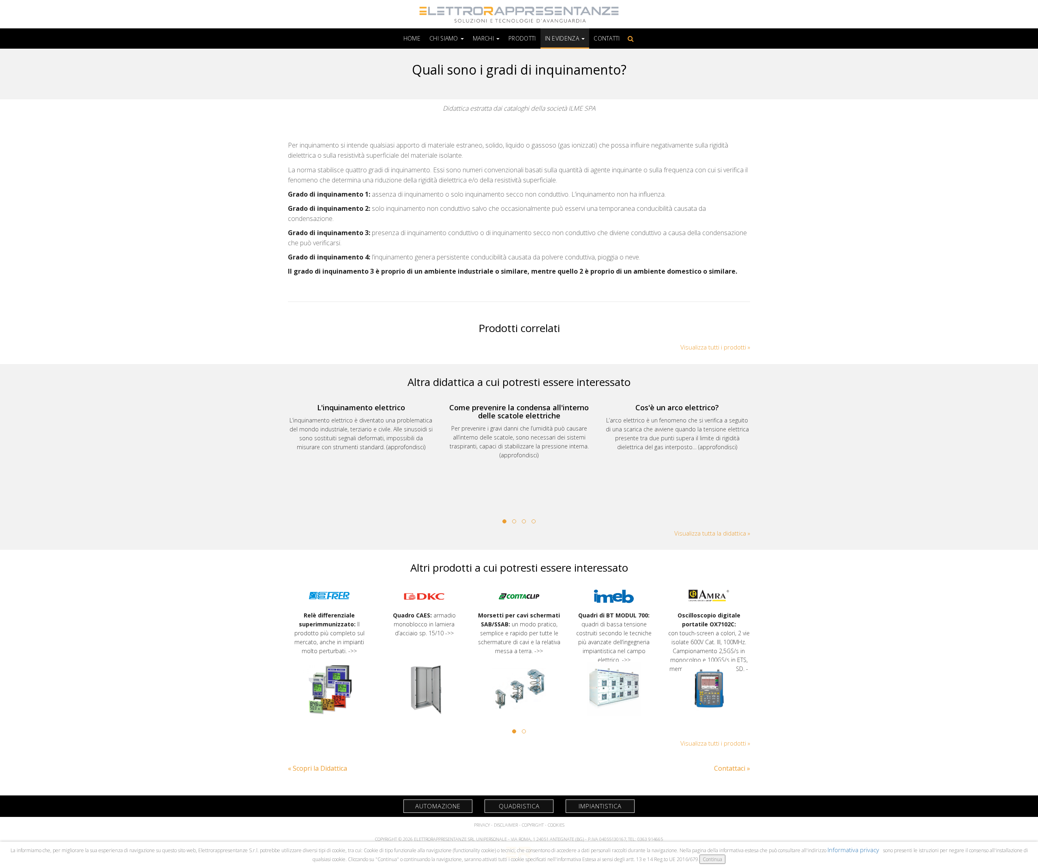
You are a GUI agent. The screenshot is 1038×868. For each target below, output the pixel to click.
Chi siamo (444, 38)
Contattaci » (732, 768)
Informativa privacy (854, 850)
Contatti (607, 38)
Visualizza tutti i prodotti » (715, 347)
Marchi (484, 38)
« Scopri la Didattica (317, 768)
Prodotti (522, 38)
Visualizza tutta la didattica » (712, 533)
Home (411, 38)
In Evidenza (563, 38)
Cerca (629, 38)
